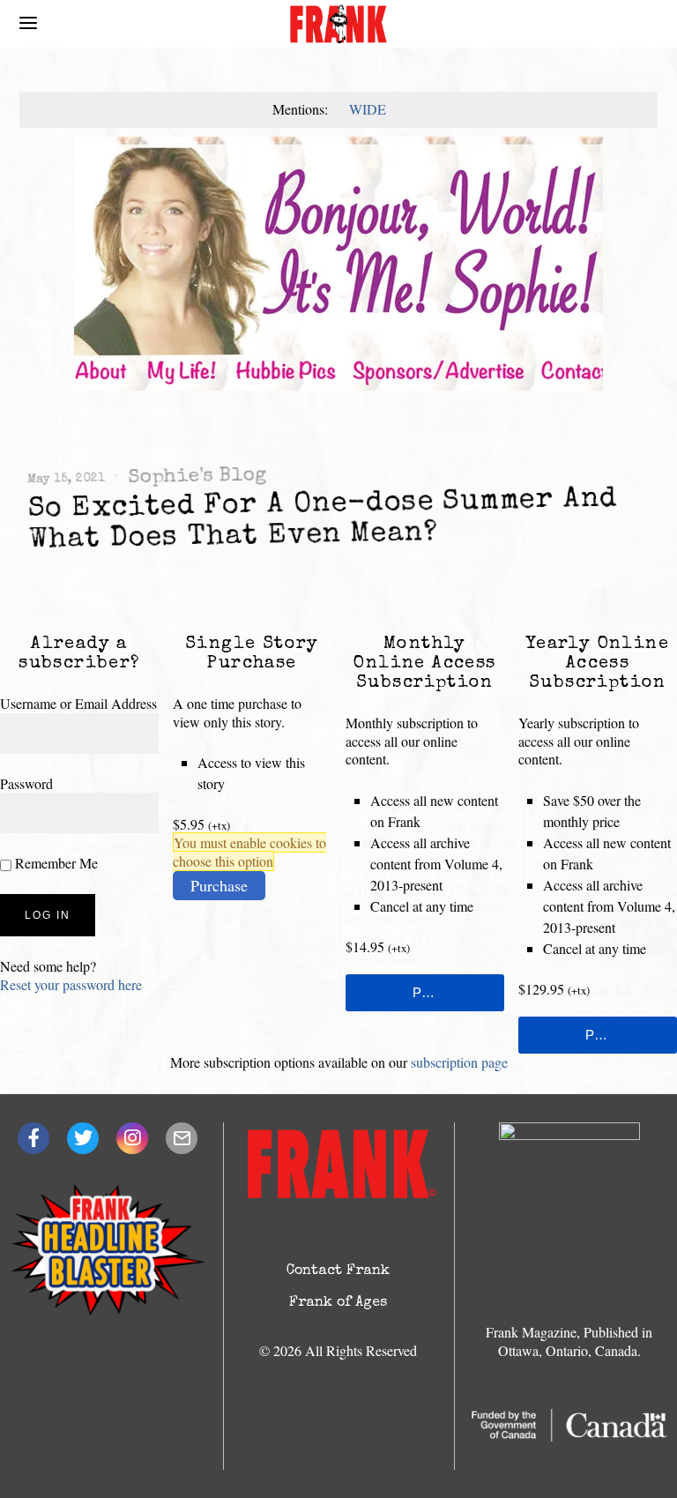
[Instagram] (132, 1138)
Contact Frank (338, 1271)
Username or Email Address (78, 703)
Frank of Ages (338, 1303)
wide (367, 109)
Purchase (219, 885)
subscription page (459, 1062)
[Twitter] (83, 1138)
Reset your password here (71, 984)
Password (26, 783)
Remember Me (54, 862)
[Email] (181, 1138)
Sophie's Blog (196, 477)
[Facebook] (33, 1138)
